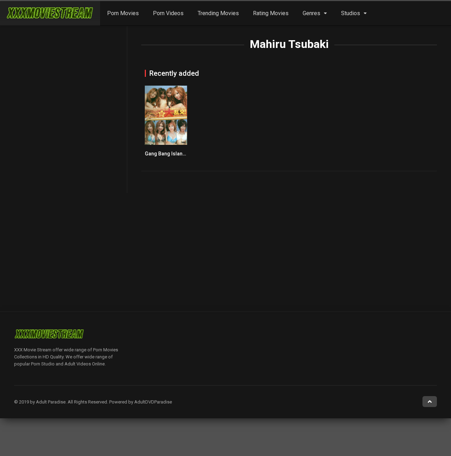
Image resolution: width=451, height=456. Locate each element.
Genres (311, 13)
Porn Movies (123, 13)
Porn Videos (168, 13)
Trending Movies (218, 13)
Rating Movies (271, 13)
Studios (350, 13)
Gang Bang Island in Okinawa (178, 153)
